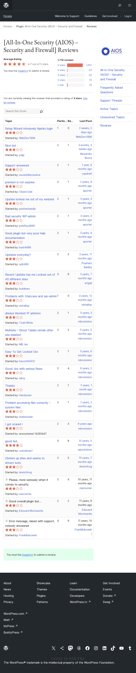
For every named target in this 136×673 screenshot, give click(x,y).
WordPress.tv (80, 602)
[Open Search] (120, 5)
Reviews (105, 125)
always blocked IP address (23, 313)
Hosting (9, 595)
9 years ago (85, 423)
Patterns (42, 602)
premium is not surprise (20, 182)
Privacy (8, 602)
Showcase (43, 583)
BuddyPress (13, 632)
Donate (109, 595)
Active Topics (109, 109)
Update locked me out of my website (29, 199)
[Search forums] (41, 111)
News (7, 589)
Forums (8, 16)
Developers (77, 595)
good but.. (12, 441)
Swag (108, 602)
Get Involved (111, 583)
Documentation (80, 589)
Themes (42, 589)
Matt (8, 620)
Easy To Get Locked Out (21, 351)
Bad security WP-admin (20, 216)
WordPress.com (16, 613)
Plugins (41, 595)
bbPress (11, 626)
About (7, 583)
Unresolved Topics (112, 117)
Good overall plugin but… (25, 501)
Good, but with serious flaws (23, 368)
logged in (23, 70)
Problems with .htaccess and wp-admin (31, 296)
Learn (73, 583)
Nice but (10, 145)
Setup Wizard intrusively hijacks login (29, 128)
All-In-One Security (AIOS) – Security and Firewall (53, 26)
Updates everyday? (18, 254)
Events (107, 589)
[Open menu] (130, 5)
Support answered (17, 165)
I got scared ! (14, 424)
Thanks (10, 385)
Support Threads (111, 100)
